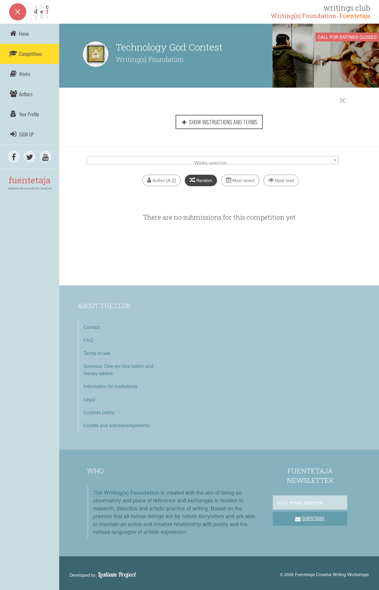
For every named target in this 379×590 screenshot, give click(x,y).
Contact (91, 327)
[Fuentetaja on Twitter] (30, 157)
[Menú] (18, 12)
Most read (284, 180)
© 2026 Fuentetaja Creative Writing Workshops (324, 574)
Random (203, 180)
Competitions (30, 53)
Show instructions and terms (222, 122)
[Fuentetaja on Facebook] (14, 157)
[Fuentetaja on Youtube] (46, 157)
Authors (25, 94)
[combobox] (212, 160)
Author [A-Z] (163, 180)
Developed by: (103, 574)
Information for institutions (110, 386)
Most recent (243, 180)
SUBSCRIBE (313, 519)
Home (23, 33)
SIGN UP (26, 134)
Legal (89, 399)
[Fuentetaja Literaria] (29, 194)
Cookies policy (99, 412)
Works (24, 74)
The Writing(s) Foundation (126, 492)
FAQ (88, 340)
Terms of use (96, 353)
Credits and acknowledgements (116, 425)
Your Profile (28, 114)
